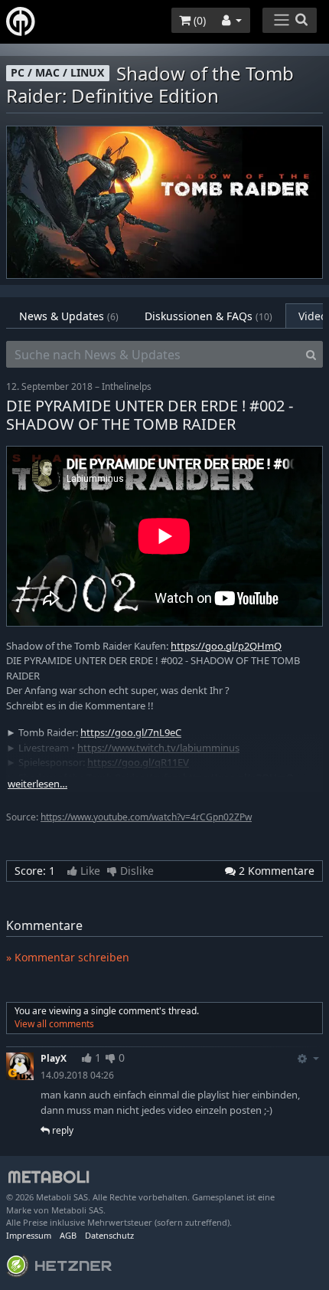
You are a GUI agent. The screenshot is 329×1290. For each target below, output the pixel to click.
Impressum (28, 1235)
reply (61, 1130)
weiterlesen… (37, 784)
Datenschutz (109, 1235)
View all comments (54, 1024)
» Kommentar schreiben (67, 957)
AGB (68, 1235)
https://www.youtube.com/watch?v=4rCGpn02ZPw (146, 817)
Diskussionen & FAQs (208, 316)
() (198, 20)
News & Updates (69, 316)
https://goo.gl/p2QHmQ (226, 646)
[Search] (311, 354)
